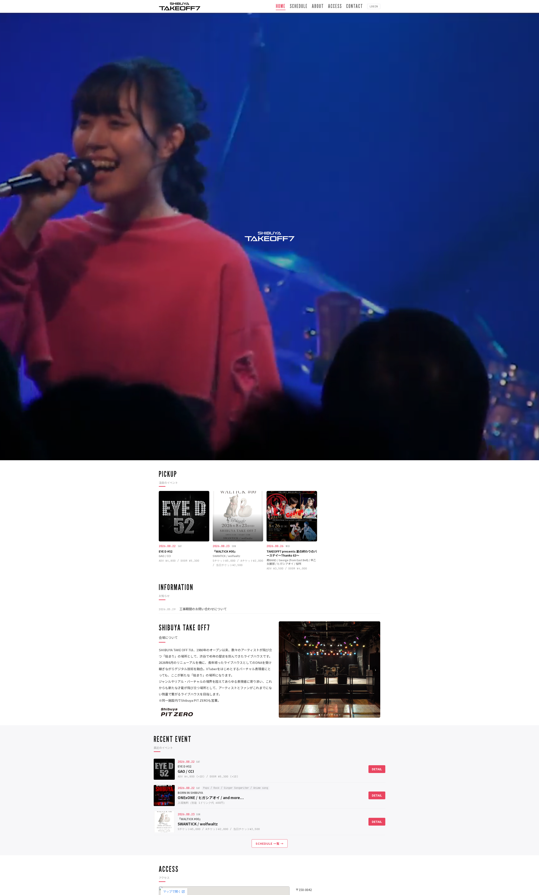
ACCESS (335, 6)
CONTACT (354, 6)
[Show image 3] (324, 715)
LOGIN (374, 6)
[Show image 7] (334, 715)
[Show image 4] (327, 715)
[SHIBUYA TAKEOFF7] (179, 6)
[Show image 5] (329, 715)
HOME (281, 6)
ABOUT (318, 6)
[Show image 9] (339, 715)
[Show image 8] (337, 715)
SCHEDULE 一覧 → (270, 843)
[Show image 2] (322, 715)
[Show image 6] (332, 715)
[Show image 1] (319, 715)
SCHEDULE (299, 6)
